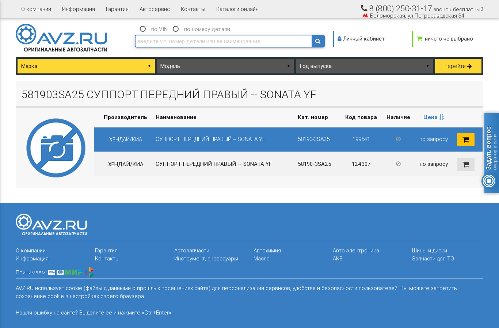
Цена (431, 117)
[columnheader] (434, 117)
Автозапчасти (191, 250)
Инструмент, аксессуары (206, 258)
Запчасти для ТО (433, 258)
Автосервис (155, 8)
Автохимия (267, 250)
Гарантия (117, 8)
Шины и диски (429, 250)
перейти (456, 65)
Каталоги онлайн (237, 8)
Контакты (193, 8)
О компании (36, 8)
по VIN (159, 29)
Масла (262, 258)
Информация (78, 8)
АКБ (338, 258)
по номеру (207, 29)
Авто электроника (356, 250)
